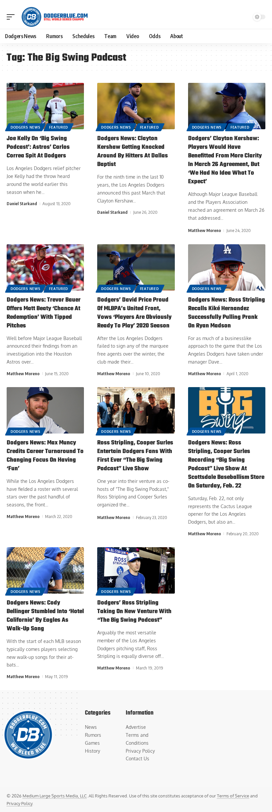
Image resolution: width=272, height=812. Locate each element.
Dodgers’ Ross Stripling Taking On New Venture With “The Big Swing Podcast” (134, 611)
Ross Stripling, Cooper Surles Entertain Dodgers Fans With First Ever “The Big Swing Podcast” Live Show (135, 456)
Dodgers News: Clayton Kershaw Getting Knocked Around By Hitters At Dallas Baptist (132, 151)
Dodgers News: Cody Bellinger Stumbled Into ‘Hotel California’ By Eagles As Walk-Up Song (45, 616)
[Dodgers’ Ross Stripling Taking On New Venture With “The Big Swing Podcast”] (135, 570)
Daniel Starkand (22, 203)
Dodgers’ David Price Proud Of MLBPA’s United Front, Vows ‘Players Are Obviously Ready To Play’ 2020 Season (134, 313)
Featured (58, 127)
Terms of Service (233, 795)
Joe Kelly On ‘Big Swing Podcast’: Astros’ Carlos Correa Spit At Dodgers (38, 147)
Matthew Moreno (204, 230)
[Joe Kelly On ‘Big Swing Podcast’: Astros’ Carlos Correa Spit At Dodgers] (45, 106)
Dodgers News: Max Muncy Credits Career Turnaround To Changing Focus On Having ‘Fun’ (45, 456)
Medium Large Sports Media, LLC (55, 795)
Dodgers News (25, 127)
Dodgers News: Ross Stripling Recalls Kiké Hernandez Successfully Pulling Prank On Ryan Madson (226, 313)
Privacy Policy (19, 803)
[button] (12, 17)
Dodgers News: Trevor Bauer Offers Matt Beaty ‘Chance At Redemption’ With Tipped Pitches (44, 313)
